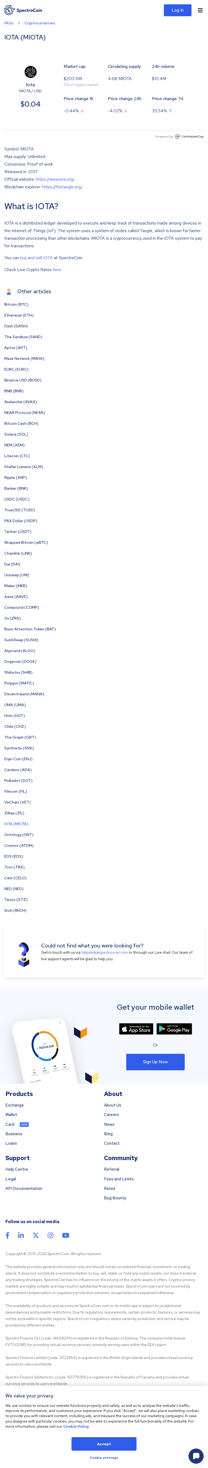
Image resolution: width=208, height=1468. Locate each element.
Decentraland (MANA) (24, 694)
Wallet (11, 1114)
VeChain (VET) (17, 802)
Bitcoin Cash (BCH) (21, 423)
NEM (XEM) (14, 445)
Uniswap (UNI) (16, 574)
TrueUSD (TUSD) (19, 510)
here (57, 269)
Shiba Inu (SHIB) (18, 672)
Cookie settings (104, 1458)
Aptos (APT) (15, 347)
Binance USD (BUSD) (22, 380)
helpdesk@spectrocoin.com (104, 952)
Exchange (14, 1105)
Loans (11, 1143)
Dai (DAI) (12, 564)
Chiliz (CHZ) (15, 726)
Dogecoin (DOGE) (20, 661)
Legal (10, 1179)
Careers (111, 1114)
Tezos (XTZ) (16, 899)
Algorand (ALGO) (19, 650)
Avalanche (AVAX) (20, 401)
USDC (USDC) (17, 499)
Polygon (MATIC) (19, 683)
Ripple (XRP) (15, 477)
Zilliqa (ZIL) (14, 813)
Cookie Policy (76, 1426)
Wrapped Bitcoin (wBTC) (26, 542)
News (109, 1124)
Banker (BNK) (16, 488)
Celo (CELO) (15, 877)
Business (13, 1134)
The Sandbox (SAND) (23, 336)
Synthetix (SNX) (19, 748)
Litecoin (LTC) (17, 455)
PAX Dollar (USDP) (20, 520)
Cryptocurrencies (39, 23)
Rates (109, 1188)
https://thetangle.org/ (62, 187)
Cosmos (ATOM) (19, 845)
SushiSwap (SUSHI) (21, 639)
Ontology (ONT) (19, 834)
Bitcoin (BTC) (16, 304)
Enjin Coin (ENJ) (18, 758)
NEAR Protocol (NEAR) (24, 412)
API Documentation (23, 1188)
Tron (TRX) (14, 867)
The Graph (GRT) (20, 737)
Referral (111, 1169)
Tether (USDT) (17, 531)
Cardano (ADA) (18, 769)
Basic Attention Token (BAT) (30, 629)
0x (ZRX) (12, 618)
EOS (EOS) (13, 856)
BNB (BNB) (14, 391)
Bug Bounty (115, 1198)
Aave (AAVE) (16, 596)
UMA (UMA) (15, 704)
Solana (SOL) (16, 434)
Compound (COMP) (21, 607)
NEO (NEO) (14, 888)
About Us (112, 1105)
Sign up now (155, 1062)
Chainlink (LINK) (18, 553)
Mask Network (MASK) (24, 358)
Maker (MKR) (15, 585)
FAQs (9, 23)
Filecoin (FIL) (15, 791)
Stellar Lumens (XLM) (23, 466)
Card (9, 1124)
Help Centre (16, 1169)
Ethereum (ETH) (19, 315)
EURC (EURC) (16, 369)
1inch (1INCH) (15, 910)
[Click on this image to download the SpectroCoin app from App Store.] (136, 1029)
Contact (112, 1143)
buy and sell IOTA (36, 258)
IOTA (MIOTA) (16, 823)
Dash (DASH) (16, 326)
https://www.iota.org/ (55, 179)
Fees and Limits (119, 1179)
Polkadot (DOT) (18, 780)
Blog (108, 1134)
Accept (104, 1443)
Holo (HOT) (14, 715)
